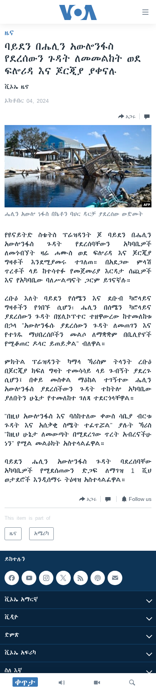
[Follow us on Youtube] (29, 578)
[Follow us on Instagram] (46, 578)
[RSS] (80, 578)
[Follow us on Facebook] (12, 578)
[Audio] (61, 682)
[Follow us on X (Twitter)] (63, 578)
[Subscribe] (115, 578)
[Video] (97, 682)
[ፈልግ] (132, 682)
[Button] (127, 116)
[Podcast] (97, 578)
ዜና (9, 33)
